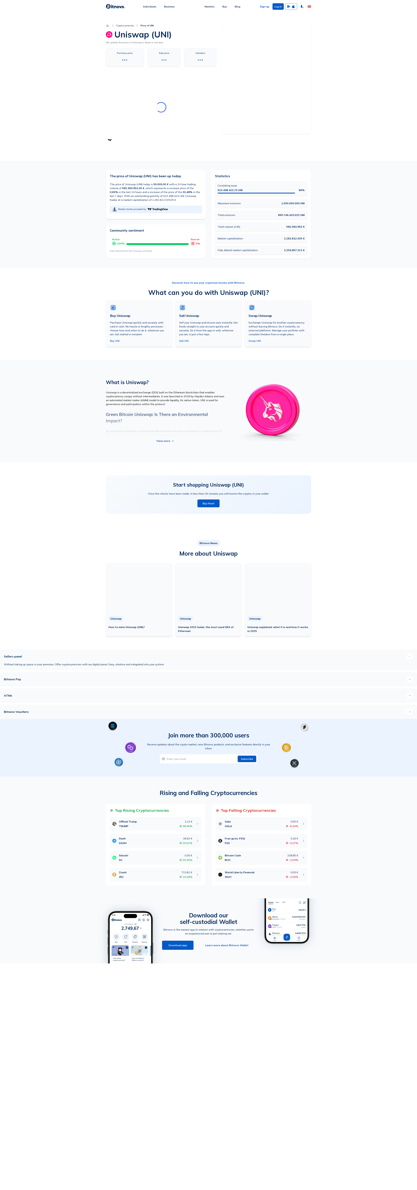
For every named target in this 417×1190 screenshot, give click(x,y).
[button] (309, 6)
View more (163, 441)
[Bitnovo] (115, 6)
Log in (278, 6)
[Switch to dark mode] (302, 6)
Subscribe (247, 759)
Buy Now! (208, 503)
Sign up (264, 6)
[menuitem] (149, 6)
